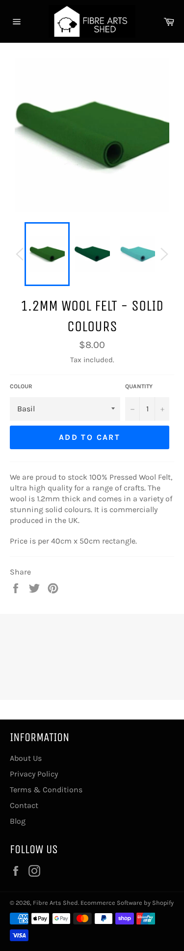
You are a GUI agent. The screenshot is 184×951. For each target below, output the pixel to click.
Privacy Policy (34, 773)
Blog (18, 821)
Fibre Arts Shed (55, 902)
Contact (24, 805)
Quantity (139, 386)
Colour (21, 386)
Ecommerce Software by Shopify (127, 902)
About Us (26, 758)
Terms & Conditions (46, 789)
